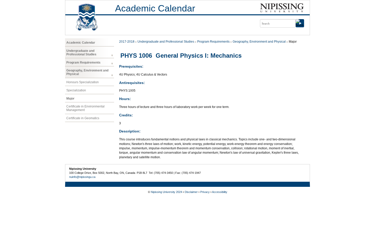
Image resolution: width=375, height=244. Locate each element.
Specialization (76, 90)
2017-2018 (126, 41)
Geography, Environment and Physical (87, 72)
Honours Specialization (82, 82)
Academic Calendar (155, 8)
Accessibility (219, 191)
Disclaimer (191, 191)
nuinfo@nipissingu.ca (82, 176)
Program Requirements (83, 62)
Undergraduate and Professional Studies (81, 52)
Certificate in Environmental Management (85, 108)
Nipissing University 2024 (166, 191)
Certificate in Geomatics (82, 118)
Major (70, 98)
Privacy (205, 191)
